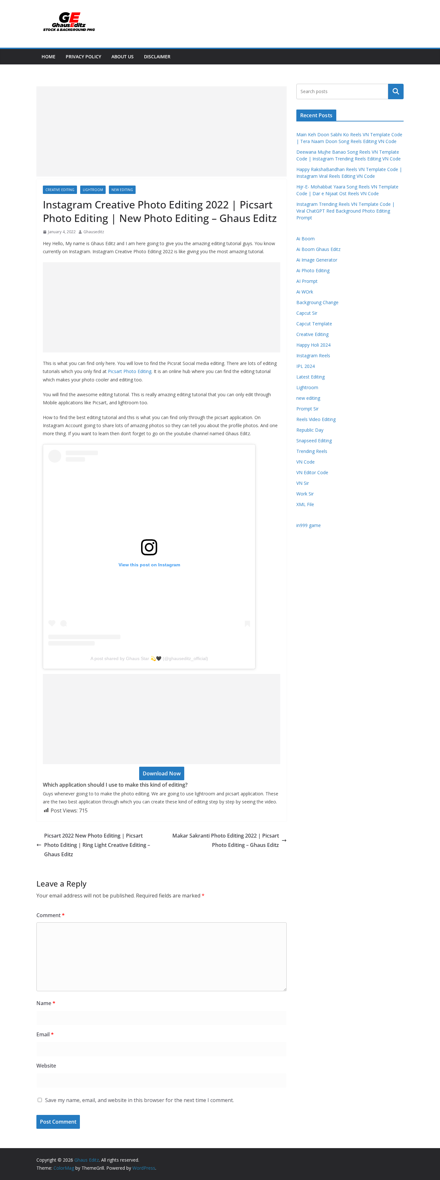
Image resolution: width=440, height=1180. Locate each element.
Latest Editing (310, 377)
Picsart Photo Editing (129, 371)
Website (46, 1065)
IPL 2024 (305, 366)
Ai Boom (305, 238)
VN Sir (302, 483)
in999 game (308, 525)
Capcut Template (314, 324)
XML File (305, 504)
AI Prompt (307, 281)
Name (45, 1003)
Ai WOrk (304, 292)
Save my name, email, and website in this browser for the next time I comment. (139, 1100)
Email (45, 1034)
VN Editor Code (312, 472)
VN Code (305, 462)
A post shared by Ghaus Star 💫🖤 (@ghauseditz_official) (149, 658)
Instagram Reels (313, 355)
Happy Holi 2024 (313, 345)
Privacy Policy (83, 56)
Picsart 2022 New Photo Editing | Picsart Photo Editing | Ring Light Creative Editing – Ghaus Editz (97, 845)
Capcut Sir (306, 313)
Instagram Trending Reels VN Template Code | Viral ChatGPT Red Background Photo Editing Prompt (345, 211)
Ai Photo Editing (313, 270)
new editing (122, 189)
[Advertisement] (161, 131)
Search (396, 91)
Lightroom (93, 189)
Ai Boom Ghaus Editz (318, 249)
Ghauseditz (93, 232)
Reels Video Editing (316, 419)
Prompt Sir (307, 409)
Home (48, 56)
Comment (50, 915)
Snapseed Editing (314, 440)
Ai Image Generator (316, 260)
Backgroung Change (317, 302)
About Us (122, 56)
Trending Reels (311, 451)
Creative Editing (59, 189)
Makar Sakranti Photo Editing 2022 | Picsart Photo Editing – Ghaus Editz (225, 840)
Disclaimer (157, 56)
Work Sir (305, 494)
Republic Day (309, 430)
